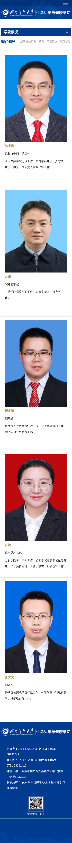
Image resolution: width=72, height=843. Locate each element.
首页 (41, 41)
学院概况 (52, 41)
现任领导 (65, 41)
